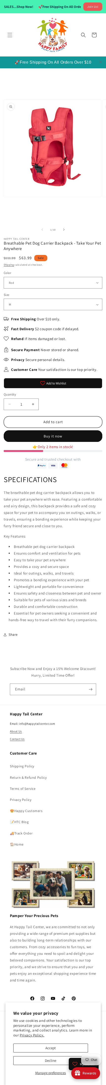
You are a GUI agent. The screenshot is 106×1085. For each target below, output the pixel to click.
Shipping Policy (22, 766)
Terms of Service (23, 788)
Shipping (9, 264)
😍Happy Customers (26, 811)
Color (7, 273)
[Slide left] (42, 229)
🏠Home (17, 844)
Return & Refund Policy (28, 777)
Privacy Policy (20, 799)
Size (6, 295)
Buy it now (53, 436)
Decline (50, 1060)
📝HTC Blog (19, 822)
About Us (16, 731)
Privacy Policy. (32, 1035)
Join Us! (92, 6)
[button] (9, 35)
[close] (100, 61)
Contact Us (17, 739)
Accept (50, 1048)
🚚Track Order (21, 833)
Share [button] (13, 634)
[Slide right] (63, 229)
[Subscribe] (90, 689)
